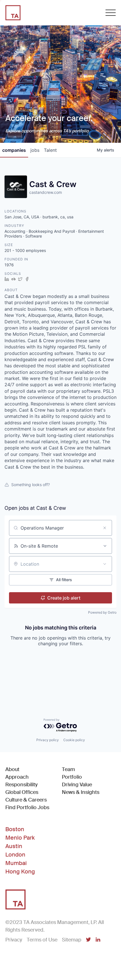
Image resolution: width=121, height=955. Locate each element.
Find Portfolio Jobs (27, 807)
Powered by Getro (102, 612)
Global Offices (21, 792)
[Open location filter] (104, 564)
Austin (13, 846)
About (12, 769)
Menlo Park (20, 837)
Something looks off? (30, 484)
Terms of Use (42, 939)
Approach (17, 777)
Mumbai (16, 863)
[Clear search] (104, 528)
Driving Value (77, 784)
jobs (34, 150)
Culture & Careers (26, 799)
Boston (14, 829)
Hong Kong (20, 871)
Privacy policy (47, 740)
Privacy (13, 939)
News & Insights (80, 792)
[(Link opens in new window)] (88, 940)
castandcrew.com (45, 192)
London (15, 854)
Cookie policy (74, 740)
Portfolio (72, 777)
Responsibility (21, 784)
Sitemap (71, 939)
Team (68, 769)
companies (14, 150)
